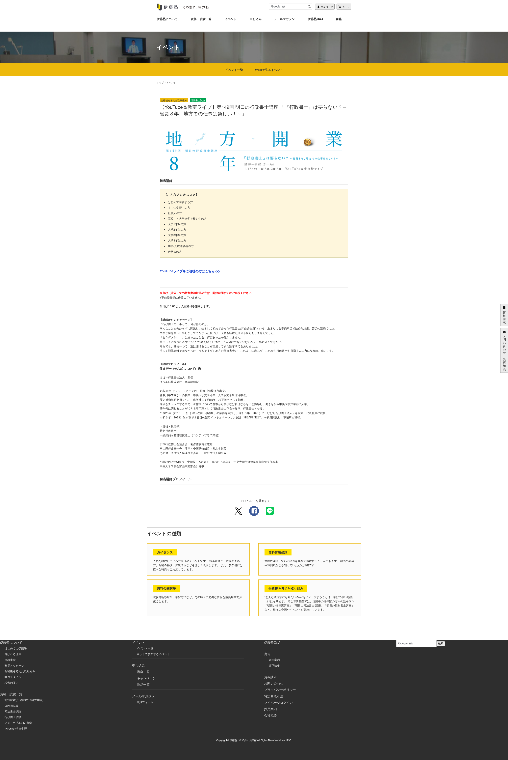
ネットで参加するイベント (153, 654)
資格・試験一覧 (201, 19)
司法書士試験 (13, 711)
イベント (231, 19)
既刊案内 (274, 660)
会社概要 (270, 715)
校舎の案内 (11, 683)
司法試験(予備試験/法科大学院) (24, 700)
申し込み (256, 19)
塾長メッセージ (14, 665)
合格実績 (10, 660)
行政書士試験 (13, 717)
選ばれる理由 (13, 654)
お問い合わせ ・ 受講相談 (504, 352)
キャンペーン (146, 678)
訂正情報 (274, 665)
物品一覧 (143, 684)
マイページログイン (278, 702)
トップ (160, 82)
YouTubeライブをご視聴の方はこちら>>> (190, 271)
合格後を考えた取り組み (20, 671)
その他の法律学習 (16, 728)
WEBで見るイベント (269, 70)
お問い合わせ (273, 683)
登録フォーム (145, 702)
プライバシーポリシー (280, 689)
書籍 (339, 19)
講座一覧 (143, 671)
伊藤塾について (167, 19)
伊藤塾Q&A (315, 19)
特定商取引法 (273, 696)
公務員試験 (11, 706)
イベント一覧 (234, 70)
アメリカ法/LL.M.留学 (18, 723)
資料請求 (270, 677)
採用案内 (270, 709)
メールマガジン (284, 19)
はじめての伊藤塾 (16, 648)
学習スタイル (13, 677)
